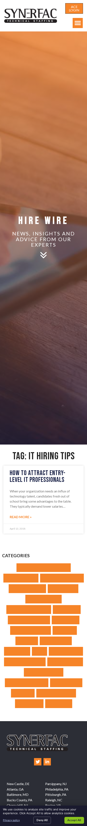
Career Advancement (27, 589)
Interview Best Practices (29, 620)
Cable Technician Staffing (62, 578)
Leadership (27, 641)
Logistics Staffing (55, 641)
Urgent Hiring (59, 704)
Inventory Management (31, 630)
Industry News (66, 609)
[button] (78, 23)
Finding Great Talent (43, 599)
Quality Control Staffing (24, 662)
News (39, 651)
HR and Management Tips (29, 609)
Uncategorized (29, 704)
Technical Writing (66, 683)
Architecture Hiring (21, 578)
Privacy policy (11, 820)
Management (17, 651)
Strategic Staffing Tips (43, 672)
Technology (22, 693)
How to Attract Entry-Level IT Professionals (37, 476)
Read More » (21, 517)
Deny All (42, 820)
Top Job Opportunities (56, 693)
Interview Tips (65, 620)
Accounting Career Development (43, 568)
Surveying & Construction (26, 683)
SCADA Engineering (65, 662)
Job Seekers (64, 630)
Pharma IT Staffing (66, 651)
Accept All (74, 820)
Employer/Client (63, 589)
